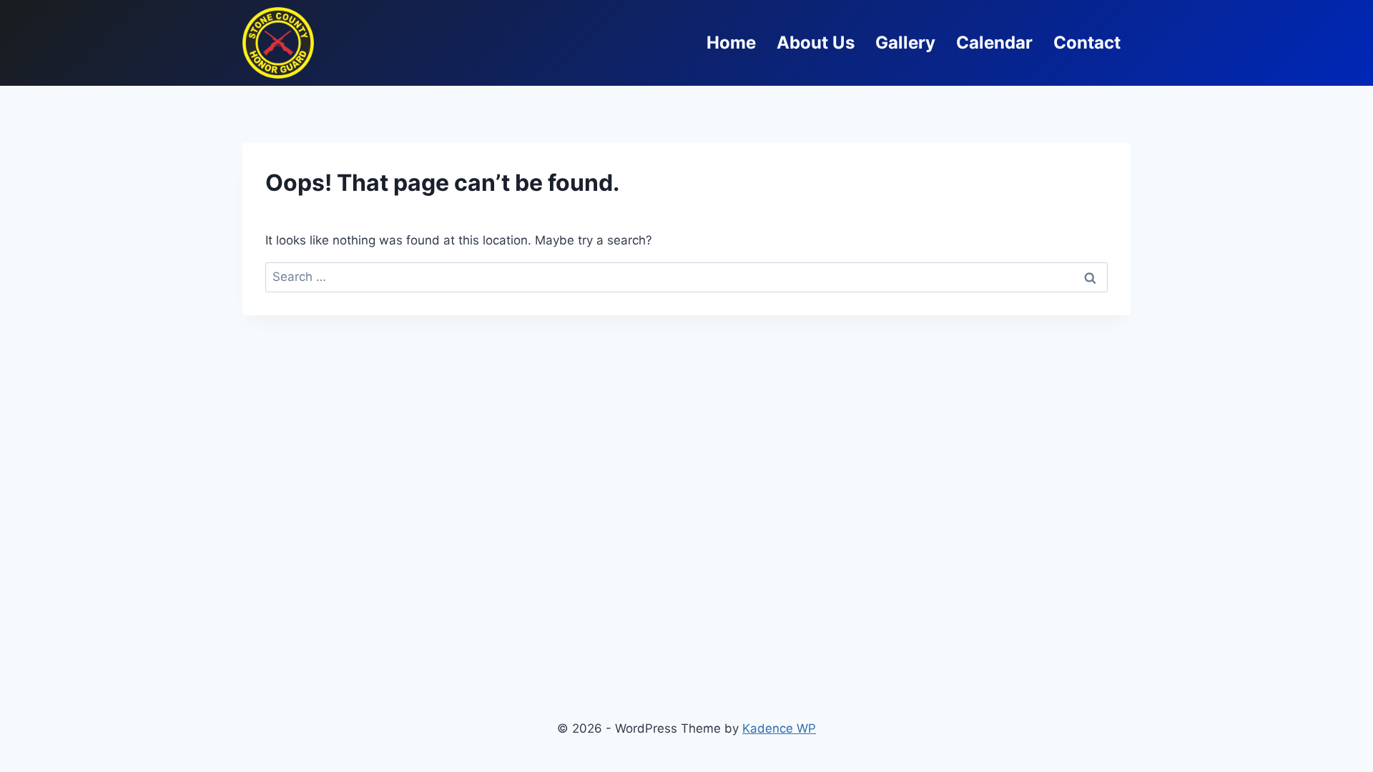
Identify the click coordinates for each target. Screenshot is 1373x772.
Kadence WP (779, 728)
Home (731, 42)
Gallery (905, 42)
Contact (1087, 42)
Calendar (994, 42)
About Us (816, 42)
